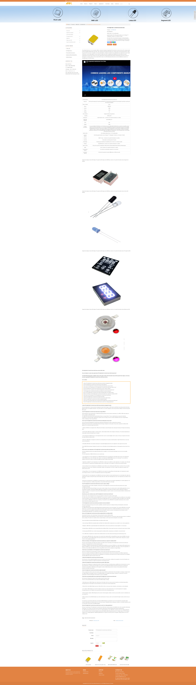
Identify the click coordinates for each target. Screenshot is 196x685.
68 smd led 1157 (96, 620)
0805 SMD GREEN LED (112, 664)
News (95, 3)
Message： (92, 638)
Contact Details (101, 674)
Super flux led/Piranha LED (71, 42)
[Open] (195, 15)
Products (90, 3)
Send (97, 645)
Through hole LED (69, 36)
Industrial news (85, 673)
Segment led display (70, 32)
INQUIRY (109, 44)
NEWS (84, 670)
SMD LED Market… (69, 57)
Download (107, 3)
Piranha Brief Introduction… (70, 52)
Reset (101, 645)
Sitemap (111, 683)
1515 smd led (88, 664)
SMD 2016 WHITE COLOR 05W (90, 617)
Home (81, 3)
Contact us (117, 3)
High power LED (69, 40)
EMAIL (115, 44)
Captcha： (92, 643)
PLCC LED (68, 30)
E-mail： (92, 635)
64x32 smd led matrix (119, 620)
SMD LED (77, 24)
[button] (92, 3)
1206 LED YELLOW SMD (124, 664)
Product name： (91, 630)
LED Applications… (69, 50)
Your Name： (92, 632)
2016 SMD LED (82, 24)
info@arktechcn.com (71, 70)
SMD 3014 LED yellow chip (100, 664)
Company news (85, 671)
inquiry (112, 3)
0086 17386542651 (73, 69)
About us (85, 3)
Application (101, 3)
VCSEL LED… (68, 48)
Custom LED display (70, 34)
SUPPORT (101, 670)
